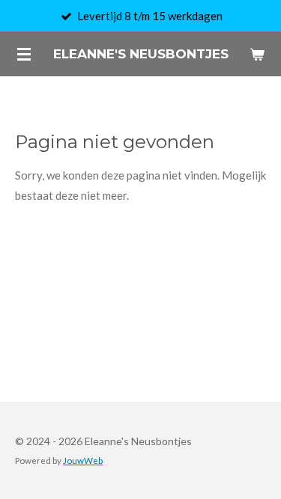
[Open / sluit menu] (23, 54)
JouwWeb (83, 460)
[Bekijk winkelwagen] (257, 54)
